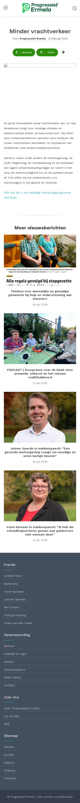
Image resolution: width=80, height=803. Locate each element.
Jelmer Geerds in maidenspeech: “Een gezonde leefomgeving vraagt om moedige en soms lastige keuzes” (40, 452)
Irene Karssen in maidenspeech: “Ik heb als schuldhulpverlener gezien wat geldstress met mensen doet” (40, 530)
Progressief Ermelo (33, 38)
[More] (63, 52)
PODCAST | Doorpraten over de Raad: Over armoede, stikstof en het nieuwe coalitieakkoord (40, 373)
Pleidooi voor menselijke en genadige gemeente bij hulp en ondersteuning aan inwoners (40, 295)
